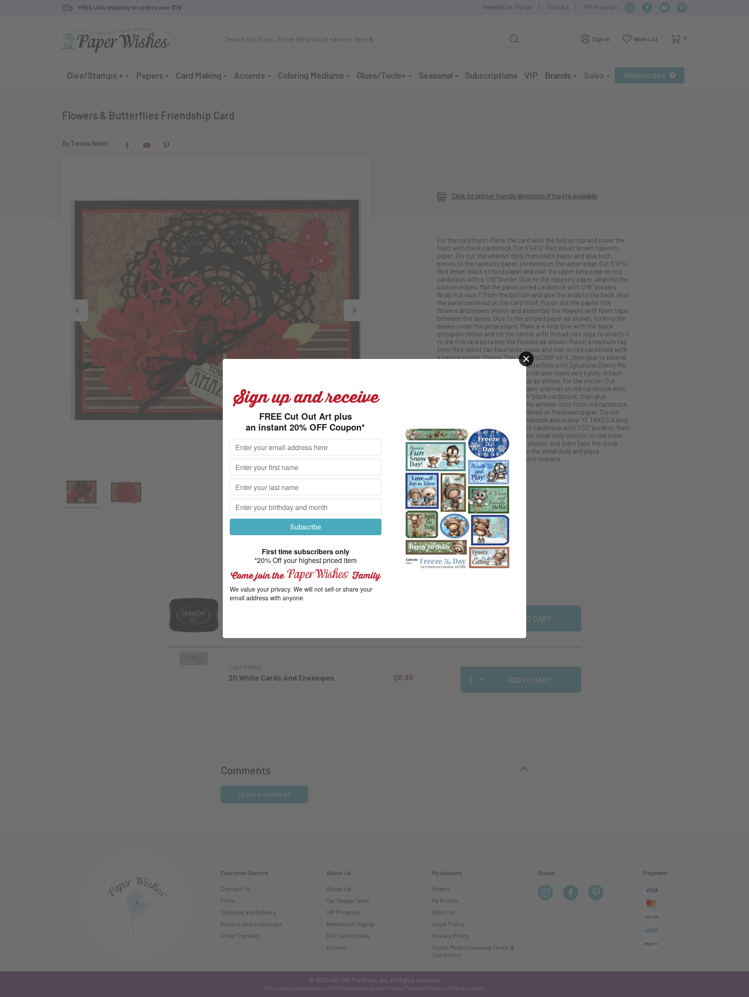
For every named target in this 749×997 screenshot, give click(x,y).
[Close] (526, 359)
